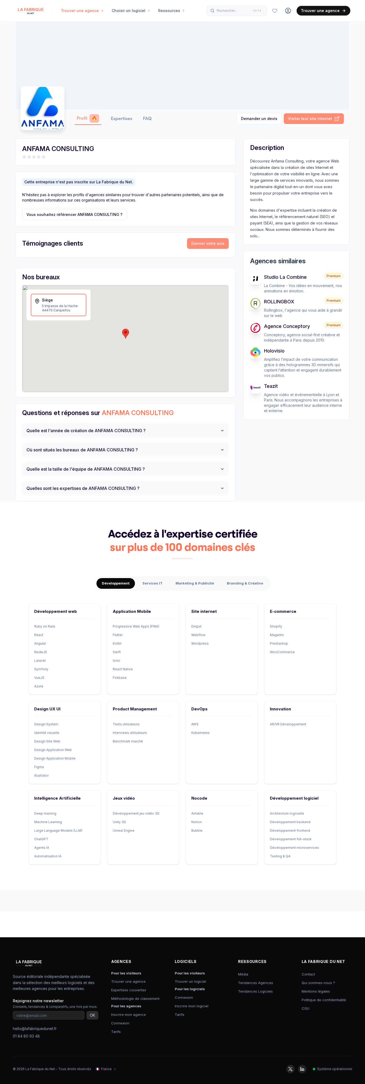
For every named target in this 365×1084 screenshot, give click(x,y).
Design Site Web (47, 741)
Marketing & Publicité (195, 583)
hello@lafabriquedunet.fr (35, 1028)
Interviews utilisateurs (130, 733)
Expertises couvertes (128, 990)
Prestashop (279, 643)
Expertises (121, 118)
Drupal (196, 626)
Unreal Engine (123, 831)
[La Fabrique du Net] (31, 10)
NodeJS (40, 652)
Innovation (280, 708)
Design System (46, 724)
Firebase (120, 678)
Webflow (198, 635)
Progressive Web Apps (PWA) (136, 626)
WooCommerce (282, 652)
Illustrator (41, 775)
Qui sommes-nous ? (318, 983)
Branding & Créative (245, 583)
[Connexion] (288, 10)
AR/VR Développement (288, 724)
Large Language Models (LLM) (58, 831)
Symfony (41, 669)
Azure (38, 686)
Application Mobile (132, 611)
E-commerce (283, 611)
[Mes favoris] (274, 11)
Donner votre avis (207, 243)
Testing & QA (280, 856)
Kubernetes (200, 733)
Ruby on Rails (44, 626)
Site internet (204, 611)
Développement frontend (290, 831)
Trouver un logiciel (190, 981)
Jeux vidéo (124, 798)
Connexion (120, 1023)
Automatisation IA (47, 856)
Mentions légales (316, 991)
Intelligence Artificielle (57, 798)
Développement (116, 583)
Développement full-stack (291, 839)
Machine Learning (48, 822)
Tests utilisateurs (126, 724)
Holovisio (274, 351)
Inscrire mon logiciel (191, 1006)
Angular (40, 643)
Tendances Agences (255, 983)
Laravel (40, 661)
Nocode (199, 798)
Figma (39, 767)
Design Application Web (53, 750)
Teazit (271, 386)
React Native (123, 669)
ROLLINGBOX (279, 301)
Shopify (276, 626)
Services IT (152, 583)
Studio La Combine (285, 277)
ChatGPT (41, 839)
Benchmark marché (128, 741)
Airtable (197, 813)
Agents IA (41, 848)
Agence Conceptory (287, 326)
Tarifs (116, 1031)
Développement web (55, 611)
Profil (87, 118)
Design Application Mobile (55, 758)
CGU (305, 1008)
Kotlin (117, 643)
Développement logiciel (294, 798)
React (38, 635)
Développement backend (290, 822)
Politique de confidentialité (324, 1000)
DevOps (199, 708)
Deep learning (45, 813)
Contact (308, 974)
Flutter (118, 635)
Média (243, 974)
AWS (195, 724)
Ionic (116, 661)
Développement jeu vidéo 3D (136, 813)
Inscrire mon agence (128, 1014)
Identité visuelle (46, 733)
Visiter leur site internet (310, 118)
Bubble (197, 831)
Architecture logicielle (287, 813)
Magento (277, 635)
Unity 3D (119, 822)
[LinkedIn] (302, 1069)
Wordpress (200, 643)
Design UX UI (47, 708)
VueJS (39, 678)
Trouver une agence (320, 10)
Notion (196, 822)
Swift (117, 652)
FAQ (147, 118)
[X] (290, 1069)
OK (92, 1015)
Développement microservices (294, 848)
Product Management (135, 708)
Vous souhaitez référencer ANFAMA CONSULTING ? (74, 214)
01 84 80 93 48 (26, 1036)
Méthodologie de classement (135, 998)
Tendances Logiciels (255, 991)
